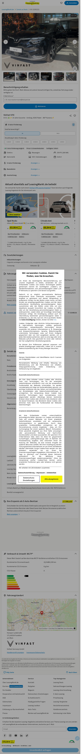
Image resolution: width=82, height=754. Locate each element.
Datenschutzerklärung (26, 473)
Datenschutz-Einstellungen (29, 479)
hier (55, 320)
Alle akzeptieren (51, 479)
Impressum (40, 473)
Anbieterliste (51, 473)
